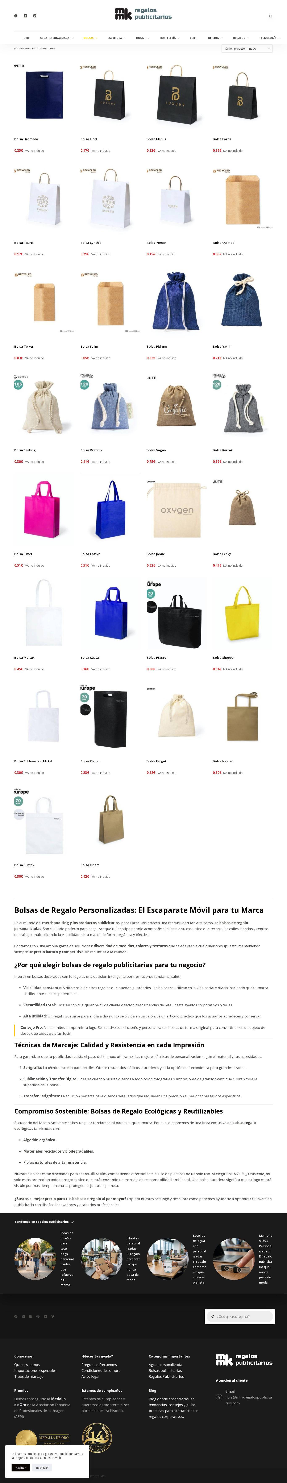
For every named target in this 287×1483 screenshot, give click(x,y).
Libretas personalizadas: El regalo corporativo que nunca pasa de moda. (133, 1259)
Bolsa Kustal (90, 657)
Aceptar (21, 1468)
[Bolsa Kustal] (110, 613)
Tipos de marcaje (28, 1376)
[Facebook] (15, 15)
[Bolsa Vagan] (177, 406)
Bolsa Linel (88, 139)
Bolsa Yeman (157, 242)
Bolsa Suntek (24, 865)
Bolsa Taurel (24, 242)
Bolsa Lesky (222, 554)
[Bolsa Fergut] (177, 717)
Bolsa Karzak (223, 450)
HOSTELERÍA (168, 38)
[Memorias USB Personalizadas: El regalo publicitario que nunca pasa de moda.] (234, 1259)
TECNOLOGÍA (267, 38)
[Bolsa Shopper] (243, 613)
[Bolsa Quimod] (243, 198)
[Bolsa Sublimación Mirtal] (44, 717)
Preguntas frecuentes (99, 1364)
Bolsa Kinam (89, 865)
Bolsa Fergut (156, 761)
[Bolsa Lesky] (243, 509)
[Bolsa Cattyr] (110, 509)
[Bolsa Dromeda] (44, 95)
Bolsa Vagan (156, 450)
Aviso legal (90, 1376)
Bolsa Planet (90, 761)
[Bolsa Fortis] (243, 95)
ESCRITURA (115, 38)
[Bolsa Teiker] (44, 302)
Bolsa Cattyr (90, 554)
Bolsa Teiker (23, 346)
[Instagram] (34, 15)
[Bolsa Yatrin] (243, 302)
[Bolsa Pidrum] (177, 302)
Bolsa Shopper (224, 657)
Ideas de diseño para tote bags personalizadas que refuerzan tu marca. (67, 1259)
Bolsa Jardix (156, 554)
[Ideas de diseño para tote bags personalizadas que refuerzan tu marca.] (35, 1259)
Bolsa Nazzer (223, 761)
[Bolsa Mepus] (177, 95)
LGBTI (193, 38)
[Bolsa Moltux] (44, 613)
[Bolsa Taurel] (44, 198)
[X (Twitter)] (25, 15)
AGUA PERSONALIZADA (54, 38)
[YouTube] (45, 1316)
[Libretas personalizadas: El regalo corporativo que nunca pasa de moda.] (101, 1259)
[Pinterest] (37, 1316)
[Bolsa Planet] (110, 717)
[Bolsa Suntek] (44, 821)
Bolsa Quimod (223, 242)
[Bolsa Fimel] (44, 509)
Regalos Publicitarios (166, 1376)
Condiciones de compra (101, 1370)
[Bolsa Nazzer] (243, 717)
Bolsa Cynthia (90, 242)
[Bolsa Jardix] (177, 509)
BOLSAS (88, 38)
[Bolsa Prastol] (177, 613)
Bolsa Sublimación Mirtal (33, 761)
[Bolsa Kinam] (110, 821)
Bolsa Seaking (25, 450)
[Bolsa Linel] (110, 95)
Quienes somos (27, 1364)
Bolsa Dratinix (91, 450)
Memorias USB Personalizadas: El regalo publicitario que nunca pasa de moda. (266, 1258)
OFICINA (213, 38)
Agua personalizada (165, 1364)
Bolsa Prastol (157, 657)
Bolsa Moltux (24, 657)
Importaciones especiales (35, 1370)
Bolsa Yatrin (222, 346)
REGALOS (239, 38)
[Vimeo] (52, 1316)
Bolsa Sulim (89, 346)
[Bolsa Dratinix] (110, 406)
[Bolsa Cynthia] (110, 198)
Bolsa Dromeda (26, 139)
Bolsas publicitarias (165, 1370)
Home (25, 38)
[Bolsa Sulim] (110, 302)
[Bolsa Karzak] (243, 406)
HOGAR (140, 38)
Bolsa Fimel (23, 554)
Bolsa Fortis (222, 139)
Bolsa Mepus (156, 139)
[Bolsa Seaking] (44, 406)
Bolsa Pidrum (157, 346)
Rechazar (42, 1468)
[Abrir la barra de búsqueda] (271, 16)
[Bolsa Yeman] (177, 198)
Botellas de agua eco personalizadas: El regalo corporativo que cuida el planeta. (199, 1258)
